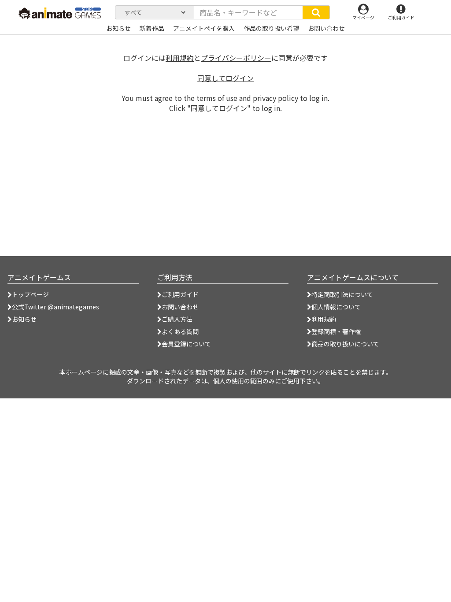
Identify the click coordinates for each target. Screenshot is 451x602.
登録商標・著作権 (336, 331)
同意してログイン (225, 78)
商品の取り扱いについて (345, 343)
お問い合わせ (180, 306)
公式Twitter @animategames (55, 306)
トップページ (30, 294)
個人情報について (336, 306)
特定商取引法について (342, 294)
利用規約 (180, 57)
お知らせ (24, 319)
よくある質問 (180, 331)
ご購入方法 (177, 319)
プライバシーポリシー (236, 57)
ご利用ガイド (180, 294)
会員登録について (186, 343)
